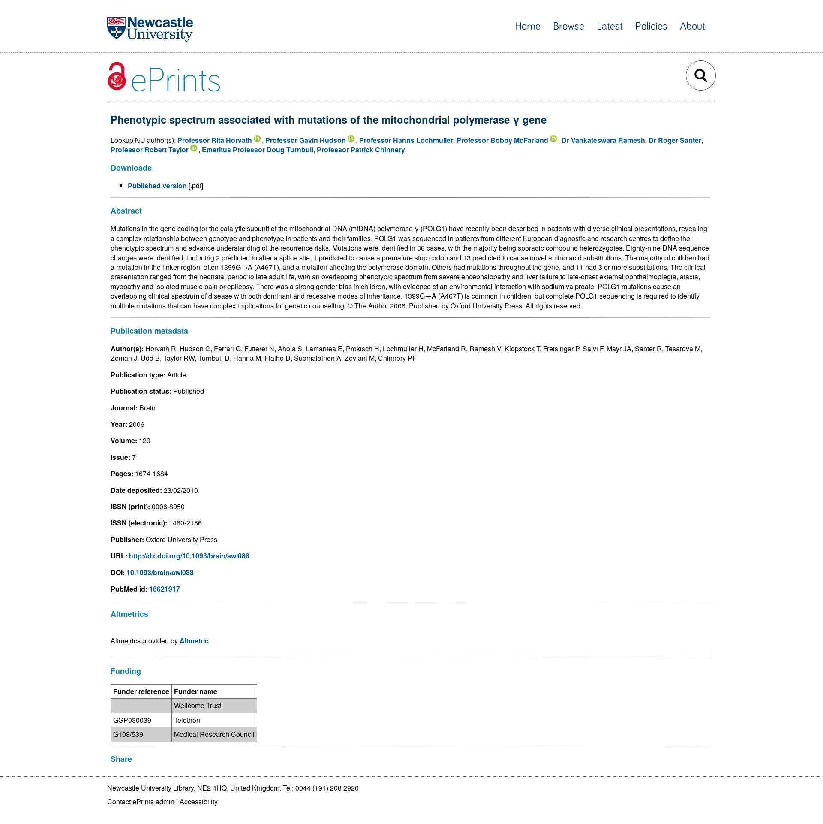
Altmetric (194, 641)
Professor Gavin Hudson (305, 140)
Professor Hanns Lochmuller (406, 140)
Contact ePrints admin (140, 801)
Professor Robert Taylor (150, 149)
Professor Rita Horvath (214, 140)
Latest (610, 26)
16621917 (164, 589)
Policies (651, 26)
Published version (157, 185)
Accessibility (199, 801)
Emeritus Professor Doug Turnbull (257, 149)
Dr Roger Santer (675, 140)
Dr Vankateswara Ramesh (603, 140)
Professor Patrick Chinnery (361, 149)
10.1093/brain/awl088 (160, 572)
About (692, 26)
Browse (568, 26)
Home (528, 26)
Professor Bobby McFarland (502, 140)
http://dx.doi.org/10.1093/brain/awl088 (189, 556)
